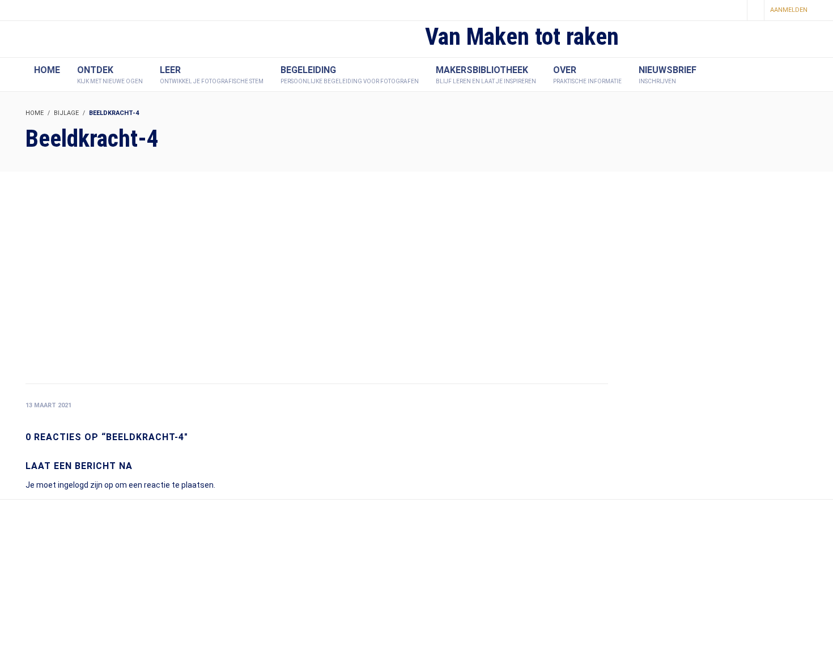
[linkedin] (734, 11)
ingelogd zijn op (85, 484)
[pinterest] (715, 11)
